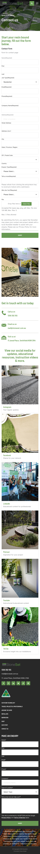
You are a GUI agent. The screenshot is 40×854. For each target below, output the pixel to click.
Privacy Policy (6, 817)
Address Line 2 (6, 131)
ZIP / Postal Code (7, 155)
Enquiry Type (9, 167)
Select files (26, 204)
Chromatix (16, 851)
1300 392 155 (12, 315)
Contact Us (5, 729)
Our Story (5, 725)
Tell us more (9, 176)
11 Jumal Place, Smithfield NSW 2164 (22, 340)
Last (3, 74)
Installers (5, 714)
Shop (3, 721)
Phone (7, 96)
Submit (20, 235)
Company (5, 778)
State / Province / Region (9, 147)
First (3, 66)
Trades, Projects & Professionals (12, 706)
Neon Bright (23, 851)
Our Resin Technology (8, 703)
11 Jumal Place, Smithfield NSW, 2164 (15, 678)
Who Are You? (9, 190)
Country (4, 163)
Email (7, 87)
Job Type (8, 78)
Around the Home (7, 710)
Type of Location (7, 787)
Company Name (10, 105)
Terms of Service (19, 817)
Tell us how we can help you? (11, 797)
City (3, 139)
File (3, 199)
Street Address (6, 123)
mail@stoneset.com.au (17, 328)
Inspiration (5, 717)
